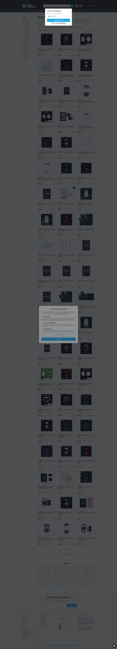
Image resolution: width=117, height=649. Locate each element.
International (53, 16)
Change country (58, 20)
